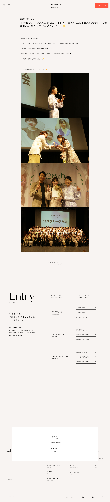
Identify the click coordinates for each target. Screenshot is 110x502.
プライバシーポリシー (70, 497)
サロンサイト (60, 497)
